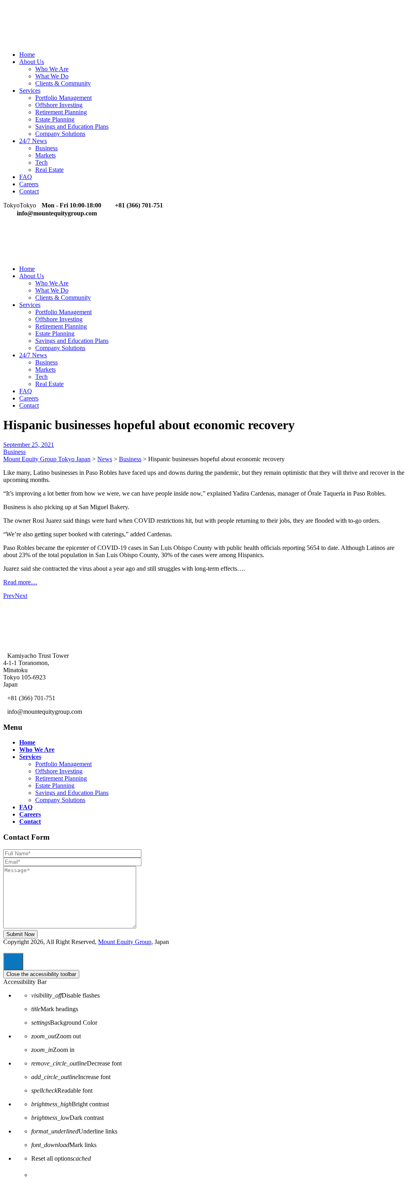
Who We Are (51, 69)
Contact (29, 191)
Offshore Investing (58, 105)
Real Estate (49, 169)
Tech (41, 162)
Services (29, 90)
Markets (45, 155)
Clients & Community (63, 83)
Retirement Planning (61, 112)
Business (46, 148)
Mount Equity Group (124, 941)
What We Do (51, 76)
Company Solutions (60, 133)
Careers (28, 184)
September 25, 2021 (28, 444)
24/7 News (33, 140)
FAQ (25, 176)
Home (27, 54)
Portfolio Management (63, 97)
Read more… (20, 582)
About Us (31, 61)
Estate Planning (54, 119)
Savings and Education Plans (72, 126)
